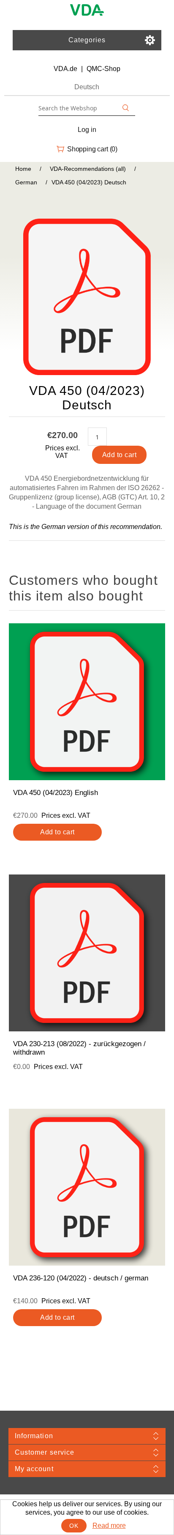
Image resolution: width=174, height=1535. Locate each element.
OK (73, 1525)
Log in (87, 129)
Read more (109, 1525)
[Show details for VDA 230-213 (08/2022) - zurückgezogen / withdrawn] (87, 953)
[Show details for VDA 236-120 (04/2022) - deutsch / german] (87, 1187)
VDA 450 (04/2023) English (55, 793)
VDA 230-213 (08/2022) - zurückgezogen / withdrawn (79, 1048)
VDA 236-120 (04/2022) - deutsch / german (80, 1278)
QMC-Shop (103, 68)
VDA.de (65, 68)
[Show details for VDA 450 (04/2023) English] (87, 702)
